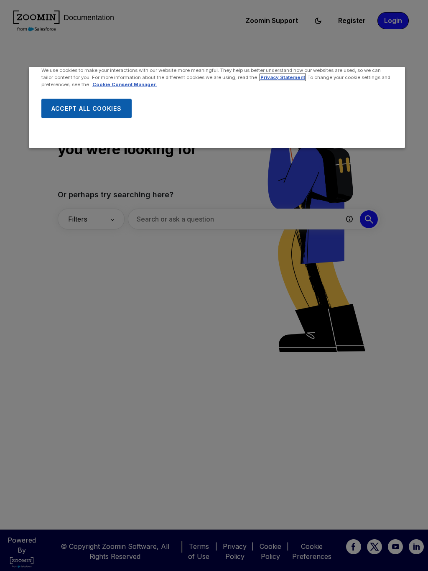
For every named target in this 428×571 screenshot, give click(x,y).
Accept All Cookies (86, 108)
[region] (217, 107)
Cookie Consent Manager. (124, 84)
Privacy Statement (282, 77)
